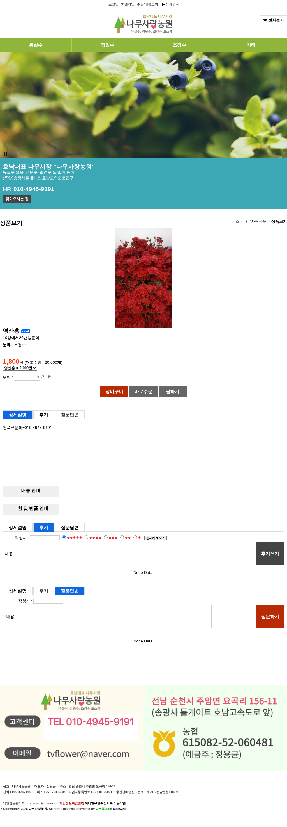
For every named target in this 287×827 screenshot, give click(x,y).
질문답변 (70, 414)
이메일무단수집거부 (99, 803)
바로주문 (143, 391)
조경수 (179, 44)
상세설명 (18, 414)
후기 (43, 414)
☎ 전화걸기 (273, 20)
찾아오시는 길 (17, 199)
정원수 (107, 44)
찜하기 (172, 391)
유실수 (36, 44)
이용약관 (120, 803)
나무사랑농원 (38, 808)
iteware (119, 808)
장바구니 (172, 4)
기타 (251, 44)
